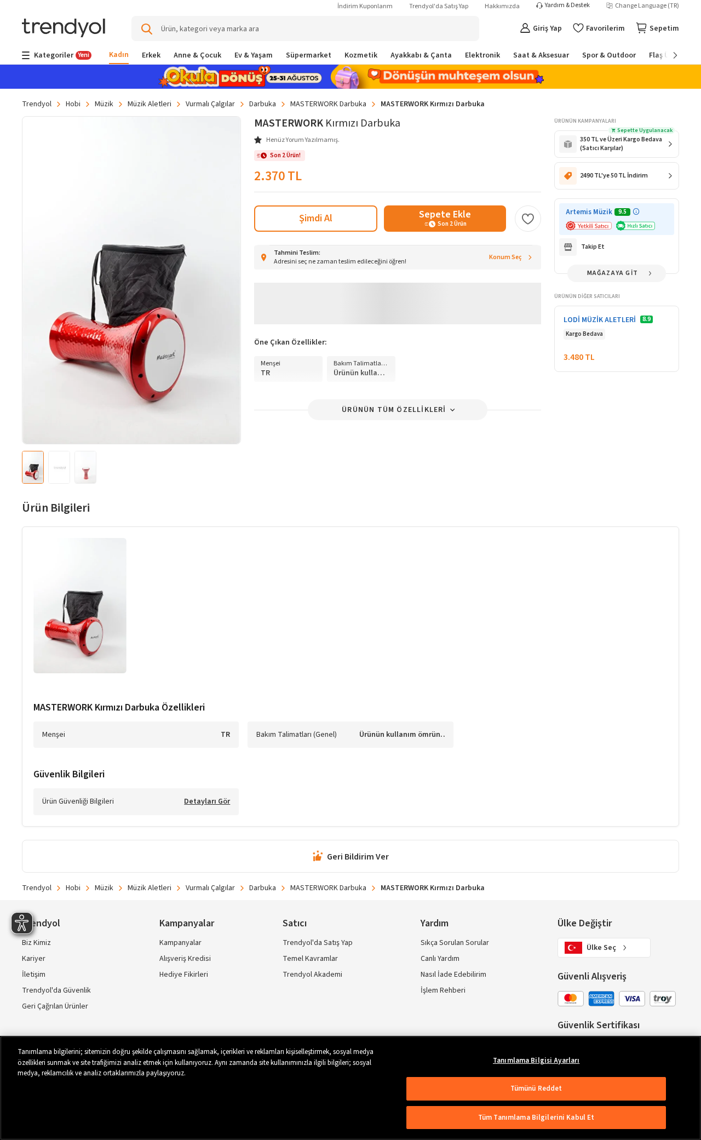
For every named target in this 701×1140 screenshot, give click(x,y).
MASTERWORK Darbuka (328, 104)
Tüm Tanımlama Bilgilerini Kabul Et (536, 1117)
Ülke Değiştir (585, 923)
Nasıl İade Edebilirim (453, 974)
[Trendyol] (63, 29)
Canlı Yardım (440, 958)
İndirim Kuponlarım (365, 6)
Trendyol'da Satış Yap (438, 6)
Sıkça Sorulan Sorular (455, 942)
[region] (350, 1088)
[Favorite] (528, 218)
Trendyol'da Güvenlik (56, 990)
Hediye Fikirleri (183, 974)
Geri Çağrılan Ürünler (55, 1006)
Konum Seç (505, 257)
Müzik (104, 104)
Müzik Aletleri (149, 104)
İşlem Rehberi (443, 990)
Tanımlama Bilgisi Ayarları (536, 1060)
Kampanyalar (180, 942)
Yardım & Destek (567, 5)
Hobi (73, 104)
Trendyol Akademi (312, 974)
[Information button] (636, 211)
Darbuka (262, 104)
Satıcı (295, 923)
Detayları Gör (207, 802)
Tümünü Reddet (536, 1088)
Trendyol (36, 104)
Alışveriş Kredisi (185, 958)
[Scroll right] (668, 55)
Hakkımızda (502, 6)
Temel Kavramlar (310, 958)
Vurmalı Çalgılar (210, 104)
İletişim (33, 974)
